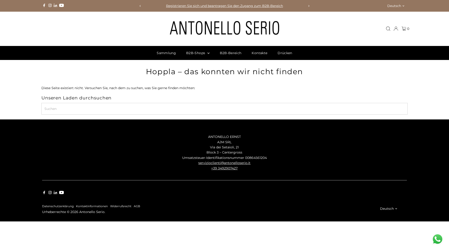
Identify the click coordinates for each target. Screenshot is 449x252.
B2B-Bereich (231, 53)
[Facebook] (44, 5)
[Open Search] (388, 29)
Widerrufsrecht (120, 206)
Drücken (285, 53)
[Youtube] (61, 5)
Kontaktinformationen (92, 206)
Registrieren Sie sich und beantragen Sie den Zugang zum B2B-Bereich (224, 6)
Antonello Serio (92, 212)
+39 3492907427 (224, 168)
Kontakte (259, 53)
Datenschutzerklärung (58, 206)
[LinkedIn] (56, 6)
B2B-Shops (196, 53)
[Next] (309, 6)
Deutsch (394, 6)
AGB (137, 206)
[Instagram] (50, 5)
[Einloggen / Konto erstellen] (396, 29)
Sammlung (166, 53)
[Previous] (140, 6)
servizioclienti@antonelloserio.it (224, 163)
